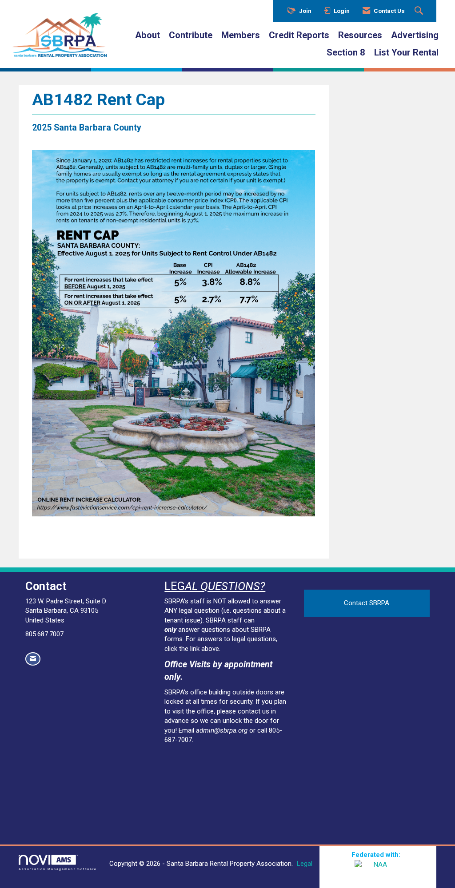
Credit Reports (299, 35)
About (147, 35)
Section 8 (346, 52)
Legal (304, 864)
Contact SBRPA (366, 603)
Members (240, 35)
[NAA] (378, 871)
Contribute (190, 35)
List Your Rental (406, 52)
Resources (360, 35)
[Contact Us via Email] (32, 658)
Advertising (415, 35)
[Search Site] (420, 11)
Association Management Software (58, 869)
